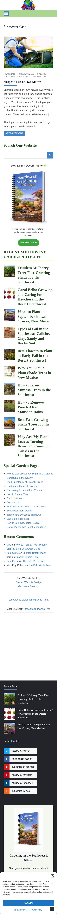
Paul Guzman (27, 74)
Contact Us (13, 502)
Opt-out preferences (21, 910)
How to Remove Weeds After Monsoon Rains (31, 407)
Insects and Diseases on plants (24, 514)
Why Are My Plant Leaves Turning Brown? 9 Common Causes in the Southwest (33, 446)
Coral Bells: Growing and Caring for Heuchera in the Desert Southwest (35, 713)
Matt (9, 544)
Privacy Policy (36, 910)
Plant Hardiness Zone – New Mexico (26, 506)
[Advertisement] (28, 644)
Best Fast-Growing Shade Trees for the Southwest (33, 424)
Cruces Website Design (29, 582)
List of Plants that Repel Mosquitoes (26, 527)
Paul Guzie (13, 553)
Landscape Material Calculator (23, 486)
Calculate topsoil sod (18, 518)
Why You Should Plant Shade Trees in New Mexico (34, 373)
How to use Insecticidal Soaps (23, 523)
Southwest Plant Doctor (19, 510)
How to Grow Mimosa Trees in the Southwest (34, 390)
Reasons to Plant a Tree (37, 609)
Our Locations (14, 498)
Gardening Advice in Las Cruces (24, 490)
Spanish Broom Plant (34, 553)
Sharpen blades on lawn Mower (22, 81)
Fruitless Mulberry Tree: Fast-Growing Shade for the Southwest (33, 699)
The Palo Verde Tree (34, 561)
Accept (28, 903)
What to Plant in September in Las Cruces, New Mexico (34, 316)
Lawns (26, 77)
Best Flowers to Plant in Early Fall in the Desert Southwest (35, 355)
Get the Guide (28, 242)
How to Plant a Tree (17, 494)
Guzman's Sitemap (28, 586)
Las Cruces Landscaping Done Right (29, 599)
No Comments (39, 77)
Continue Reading (14, 133)
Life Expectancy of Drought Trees (25, 482)
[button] (52, 875)
